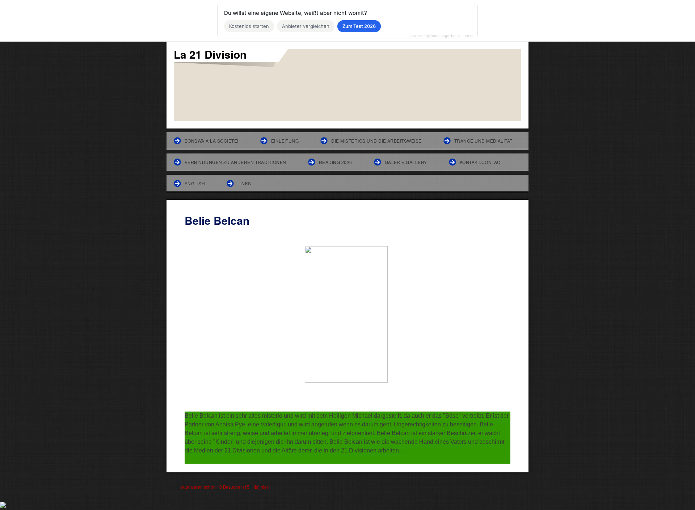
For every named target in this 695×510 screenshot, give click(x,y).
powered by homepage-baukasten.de (442, 35)
